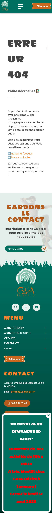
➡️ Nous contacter (19, 157)
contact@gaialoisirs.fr (23, 391)
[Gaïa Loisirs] (5, 6)
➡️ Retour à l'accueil (20, 153)
